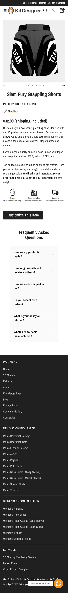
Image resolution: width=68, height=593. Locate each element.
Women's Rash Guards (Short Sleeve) (23, 527)
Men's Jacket (10, 454)
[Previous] (4, 85)
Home (6, 369)
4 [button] (36, 85)
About (6, 387)
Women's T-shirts (12, 533)
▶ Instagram (42, 579)
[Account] (53, 9)
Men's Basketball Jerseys (16, 436)
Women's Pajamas (13, 509)
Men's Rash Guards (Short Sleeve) (22, 478)
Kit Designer (24, 584)
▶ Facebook (30, 579)
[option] (34, 51)
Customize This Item (23, 215)
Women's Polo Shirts (14, 515)
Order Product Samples (15, 569)
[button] (34, 254)
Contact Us (9, 417)
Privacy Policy (11, 405)
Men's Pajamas (11, 460)
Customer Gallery (12, 411)
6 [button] (43, 85)
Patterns (42, 2)
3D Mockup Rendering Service (19, 557)
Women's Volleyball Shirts (17, 539)
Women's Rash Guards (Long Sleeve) (23, 521)
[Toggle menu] (4, 10)
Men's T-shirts (10, 490)
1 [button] (24, 85)
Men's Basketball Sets (15, 442)
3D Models (9, 375)
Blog (5, 399)
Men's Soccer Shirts (14, 484)
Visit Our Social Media (12, 579)
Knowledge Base (12, 393)
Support (51, 2)
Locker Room (29, 2)
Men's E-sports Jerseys (15, 448)
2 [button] (28, 85)
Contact (61, 2)
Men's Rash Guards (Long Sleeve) (21, 472)
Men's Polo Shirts (12, 466)
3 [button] (32, 85)
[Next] (63, 85)
